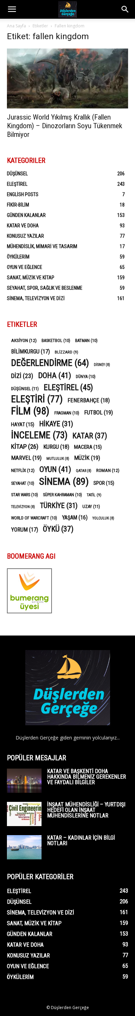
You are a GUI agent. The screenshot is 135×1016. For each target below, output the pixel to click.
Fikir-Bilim (18, 205)
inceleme (39, 435)
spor (103, 483)
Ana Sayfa (16, 26)
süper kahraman (62, 494)
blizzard (66, 352)
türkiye (59, 505)
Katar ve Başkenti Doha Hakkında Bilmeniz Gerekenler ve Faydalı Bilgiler (86, 777)
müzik (87, 457)
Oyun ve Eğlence (24, 267)
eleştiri (37, 399)
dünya (86, 376)
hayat (22, 424)
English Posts (22, 194)
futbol (98, 412)
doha (54, 375)
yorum (24, 529)
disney (102, 364)
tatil (94, 494)
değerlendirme (50, 363)
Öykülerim (18, 257)
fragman (66, 413)
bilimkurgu (30, 351)
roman (107, 470)
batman (86, 340)
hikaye (56, 424)
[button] (12, 9)
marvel (26, 457)
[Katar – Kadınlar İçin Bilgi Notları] (24, 847)
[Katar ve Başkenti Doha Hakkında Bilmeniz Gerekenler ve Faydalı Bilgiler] (24, 781)
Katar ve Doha (23, 225)
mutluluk (57, 458)
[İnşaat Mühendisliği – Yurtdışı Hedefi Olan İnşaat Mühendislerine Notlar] (24, 814)
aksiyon (24, 340)
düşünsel (25, 388)
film (30, 411)
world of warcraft (34, 518)
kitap (24, 446)
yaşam (75, 517)
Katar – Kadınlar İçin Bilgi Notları (81, 840)
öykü (58, 529)
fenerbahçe (89, 400)
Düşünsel (17, 173)
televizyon (23, 507)
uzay (91, 506)
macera (88, 447)
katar (89, 435)
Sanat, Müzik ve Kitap (30, 277)
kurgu (56, 447)
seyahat (22, 483)
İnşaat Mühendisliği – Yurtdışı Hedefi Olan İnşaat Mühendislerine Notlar (86, 810)
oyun (55, 469)
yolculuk (103, 518)
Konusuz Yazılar (25, 236)
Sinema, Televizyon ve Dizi (36, 298)
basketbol (56, 340)
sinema (64, 481)
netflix (23, 470)
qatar (83, 470)
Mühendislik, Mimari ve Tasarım (42, 246)
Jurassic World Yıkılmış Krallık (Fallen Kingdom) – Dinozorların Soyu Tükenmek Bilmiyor (64, 126)
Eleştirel (17, 184)
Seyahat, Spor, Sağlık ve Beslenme (44, 288)
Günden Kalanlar (26, 215)
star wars (24, 494)
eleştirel (68, 387)
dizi (22, 375)
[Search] (125, 9)
